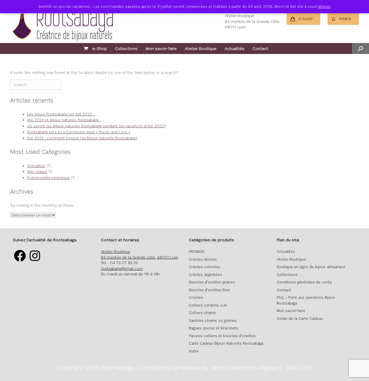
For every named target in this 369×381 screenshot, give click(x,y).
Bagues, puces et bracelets (213, 328)
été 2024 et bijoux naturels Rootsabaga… (64, 120)
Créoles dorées (203, 259)
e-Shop (99, 48)
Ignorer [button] (324, 6)
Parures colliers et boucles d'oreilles (222, 336)
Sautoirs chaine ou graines (213, 320)
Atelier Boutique (200, 48)
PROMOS (196, 251)
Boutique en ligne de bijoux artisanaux (311, 267)
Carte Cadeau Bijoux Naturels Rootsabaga (226, 343)
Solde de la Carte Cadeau (300, 318)
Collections (126, 48)
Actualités (234, 48)
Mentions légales (254, 367)
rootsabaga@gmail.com (122, 268)
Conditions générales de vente (304, 282)
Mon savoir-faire (161, 48)
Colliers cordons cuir (208, 305)
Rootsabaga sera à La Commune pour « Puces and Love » (78, 132)
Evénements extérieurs (48, 177)
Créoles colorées (204, 267)
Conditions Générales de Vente (182, 367)
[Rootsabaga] (62, 21)
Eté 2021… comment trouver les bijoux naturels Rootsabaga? (82, 138)
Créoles (196, 297)
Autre (194, 351)
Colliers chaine (202, 313)
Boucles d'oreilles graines (212, 282)
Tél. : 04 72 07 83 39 (119, 263)
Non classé (37, 171)
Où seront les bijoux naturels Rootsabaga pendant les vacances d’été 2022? (96, 126)
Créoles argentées (205, 274)
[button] (360, 48)
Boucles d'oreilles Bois (209, 290)
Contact (260, 48)
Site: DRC (299, 367)
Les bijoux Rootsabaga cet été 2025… (61, 114)
